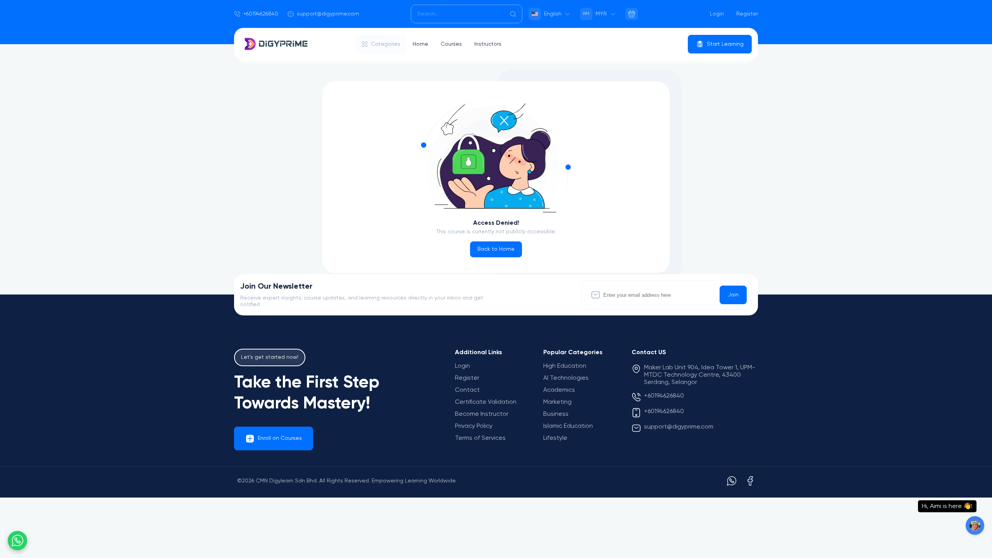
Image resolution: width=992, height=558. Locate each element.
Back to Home (496, 249)
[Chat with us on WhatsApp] (17, 540)
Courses (451, 44)
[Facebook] (750, 481)
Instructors (487, 44)
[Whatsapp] (731, 481)
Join (733, 295)
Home (420, 44)
